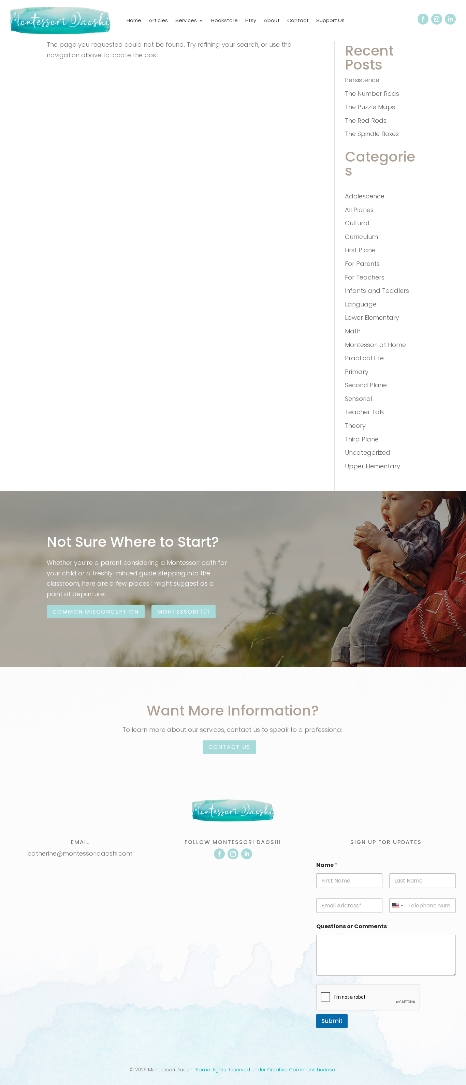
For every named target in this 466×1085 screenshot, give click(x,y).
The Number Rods (372, 93)
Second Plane (366, 385)
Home (134, 20)
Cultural (357, 223)
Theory (355, 425)
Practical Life (364, 358)
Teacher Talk (364, 412)
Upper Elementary (372, 466)
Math (353, 331)
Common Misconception (96, 612)
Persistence (362, 80)
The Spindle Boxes (372, 134)
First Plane (360, 250)
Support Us (330, 20)
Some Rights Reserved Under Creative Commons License (265, 1069)
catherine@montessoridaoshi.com (80, 853)
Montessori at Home (375, 345)
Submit (332, 1021)
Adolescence (364, 196)
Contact (298, 20)
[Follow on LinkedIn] (450, 19)
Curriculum (361, 236)
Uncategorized (367, 452)
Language (361, 304)
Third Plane (362, 439)
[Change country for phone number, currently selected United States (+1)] (397, 905)
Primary (356, 371)
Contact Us (229, 747)
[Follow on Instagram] (436, 19)
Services (186, 20)
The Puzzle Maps (370, 107)
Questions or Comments (351, 926)
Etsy (250, 20)
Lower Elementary (372, 317)
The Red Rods (366, 120)
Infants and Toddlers (377, 290)
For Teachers (364, 277)
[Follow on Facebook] (423, 19)
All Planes (359, 210)
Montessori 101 (183, 612)
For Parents (362, 263)
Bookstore (224, 20)
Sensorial (358, 398)
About (272, 20)
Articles (158, 20)
